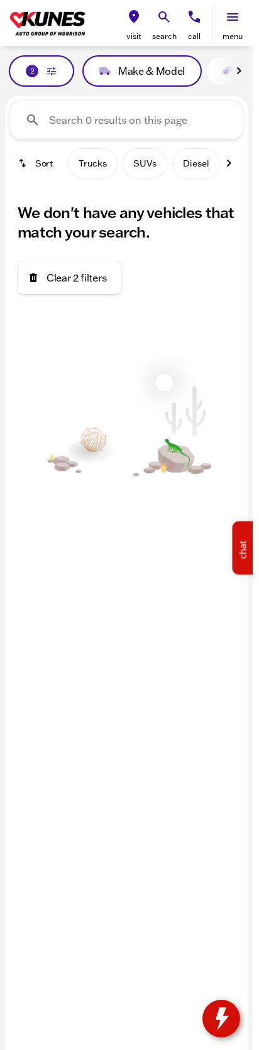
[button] (133, 23)
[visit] (133, 17)
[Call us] (194, 17)
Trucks (93, 163)
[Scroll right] (239, 71)
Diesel (196, 163)
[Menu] (232, 17)
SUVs (145, 163)
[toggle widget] (221, 1018)
